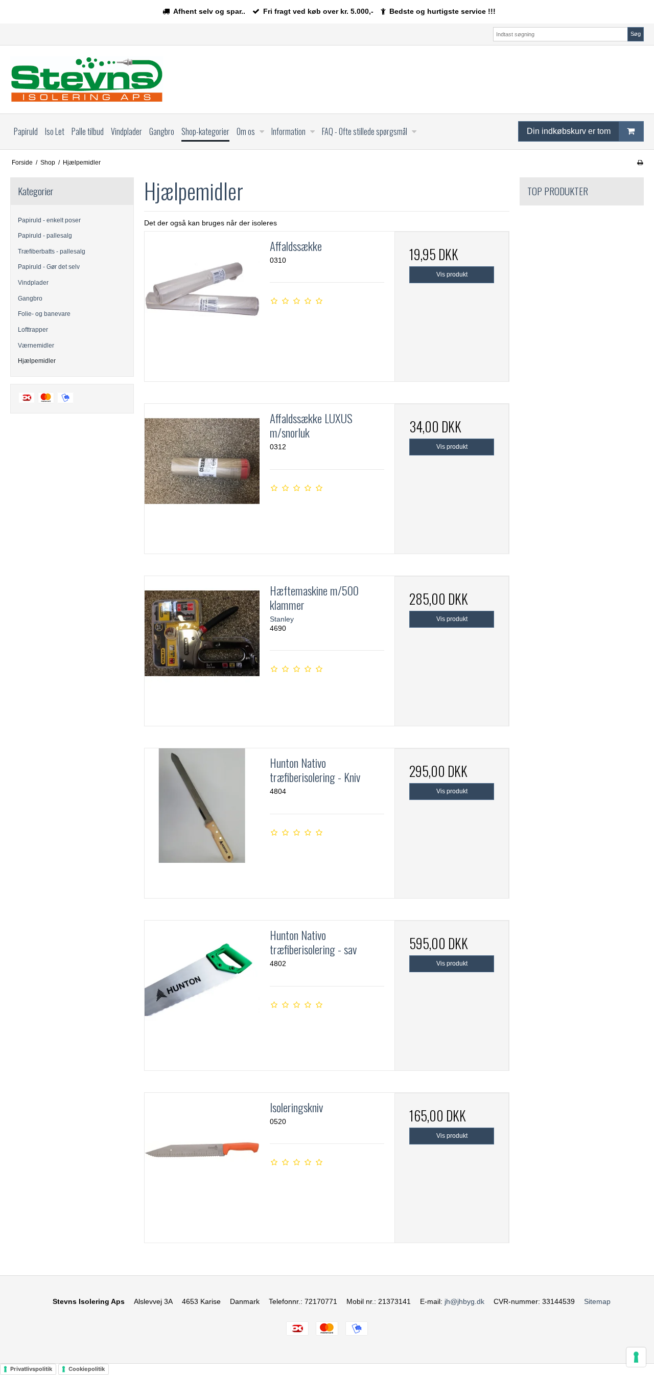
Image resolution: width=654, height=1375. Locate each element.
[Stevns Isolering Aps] (87, 79)
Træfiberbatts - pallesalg (51, 251)
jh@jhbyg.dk (464, 1301)
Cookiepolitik (86, 1368)
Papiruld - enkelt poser (49, 220)
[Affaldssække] (202, 289)
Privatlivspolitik (31, 1368)
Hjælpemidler (37, 360)
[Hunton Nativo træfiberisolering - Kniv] (202, 805)
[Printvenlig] (640, 162)
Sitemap (597, 1301)
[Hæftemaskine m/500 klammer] (202, 633)
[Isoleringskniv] (202, 1150)
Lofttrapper (33, 329)
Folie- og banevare (44, 313)
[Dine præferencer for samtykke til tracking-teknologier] (636, 1357)
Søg (635, 34)
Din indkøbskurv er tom (569, 131)
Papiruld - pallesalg (45, 235)
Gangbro (30, 298)
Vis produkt (452, 274)
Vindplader (33, 282)
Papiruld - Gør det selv (49, 266)
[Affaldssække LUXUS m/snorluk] (202, 461)
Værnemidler (36, 345)
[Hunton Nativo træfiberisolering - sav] (202, 978)
